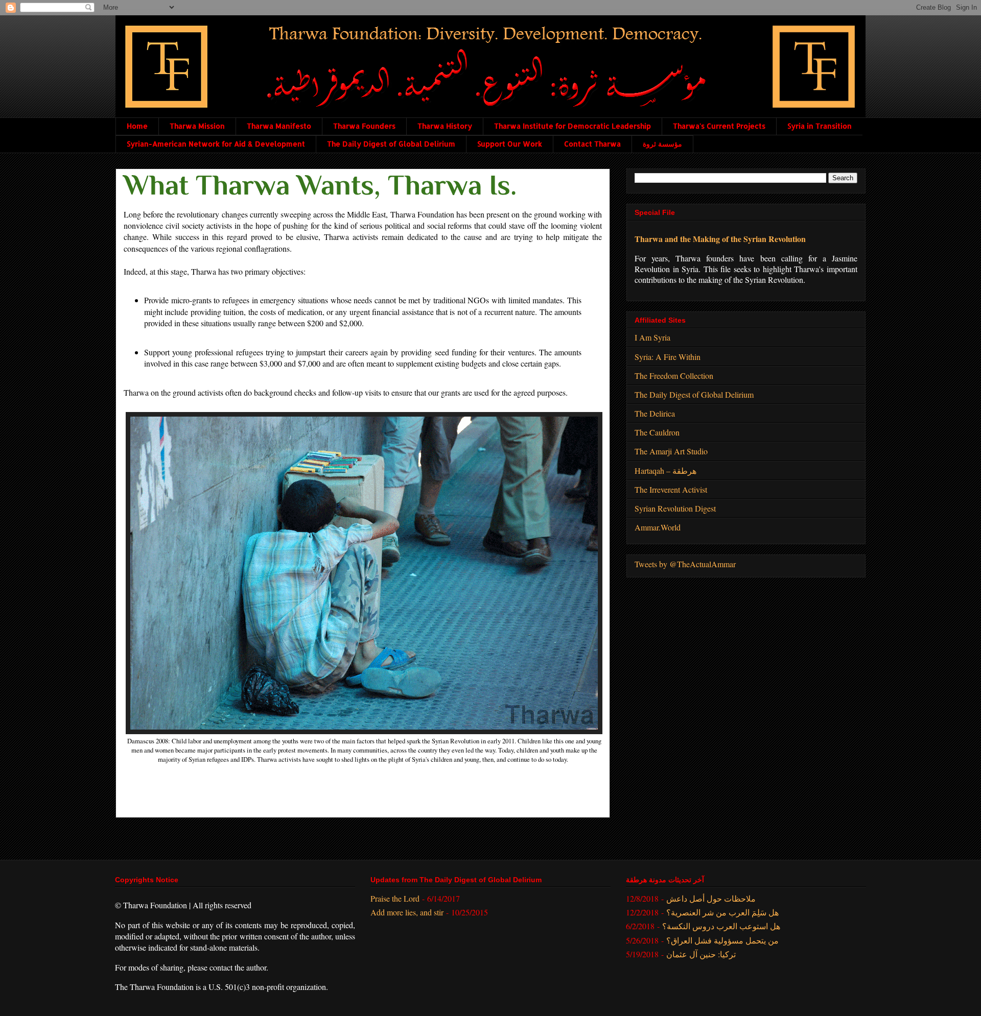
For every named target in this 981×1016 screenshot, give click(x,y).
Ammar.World (658, 527)
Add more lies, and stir (406, 912)
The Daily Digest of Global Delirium (391, 143)
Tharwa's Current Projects (719, 126)
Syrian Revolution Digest (675, 508)
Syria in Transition (819, 126)
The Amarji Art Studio (671, 451)
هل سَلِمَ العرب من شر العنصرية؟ (722, 912)
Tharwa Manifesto (279, 126)
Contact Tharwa (592, 143)
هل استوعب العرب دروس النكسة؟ (721, 926)
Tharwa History (444, 126)
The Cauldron (657, 432)
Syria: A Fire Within (667, 356)
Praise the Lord (394, 898)
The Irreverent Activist (671, 489)
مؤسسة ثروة (662, 143)
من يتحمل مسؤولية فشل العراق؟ (722, 940)
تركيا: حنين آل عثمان (701, 954)
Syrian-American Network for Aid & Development (216, 143)
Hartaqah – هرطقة (665, 470)
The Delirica (655, 413)
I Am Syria (652, 337)
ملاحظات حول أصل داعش (711, 898)
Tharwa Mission (197, 126)
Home (137, 126)
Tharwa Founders (364, 126)
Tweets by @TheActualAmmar (685, 564)
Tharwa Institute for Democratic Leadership (572, 126)
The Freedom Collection (674, 375)
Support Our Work (509, 143)
